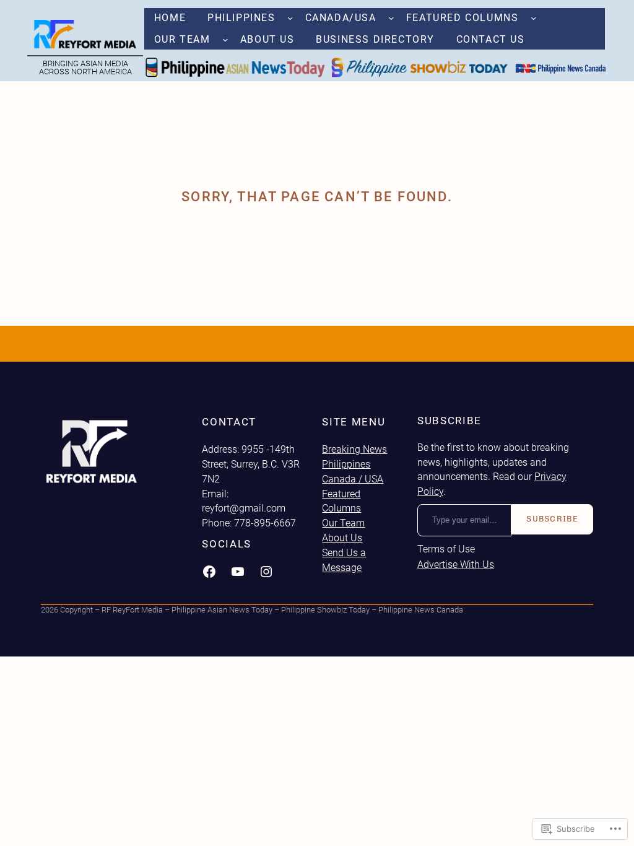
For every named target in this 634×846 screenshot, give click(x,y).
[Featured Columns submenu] (534, 18)
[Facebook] (209, 571)
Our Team (343, 523)
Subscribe (552, 518)
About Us (342, 538)
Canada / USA (352, 479)
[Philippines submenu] (290, 18)
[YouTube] (237, 571)
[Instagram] (266, 571)
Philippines (346, 464)
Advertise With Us (455, 564)
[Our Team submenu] (225, 40)
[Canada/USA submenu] (391, 18)
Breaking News (354, 449)
